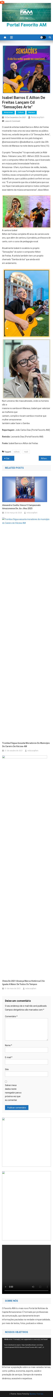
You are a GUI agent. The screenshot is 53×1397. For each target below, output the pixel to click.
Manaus (31, 112)
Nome (8, 1045)
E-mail (8, 1057)
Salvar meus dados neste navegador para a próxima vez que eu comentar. (13, 1092)
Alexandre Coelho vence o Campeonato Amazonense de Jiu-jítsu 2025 (21, 507)
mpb (26, 452)
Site (7, 1069)
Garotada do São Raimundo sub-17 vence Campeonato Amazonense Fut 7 (10, 458)
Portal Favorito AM (27, 25)
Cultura (21, 112)
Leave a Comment (12, 121)
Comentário (11, 1016)
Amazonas (8, 112)
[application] (26, 1351)
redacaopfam (37, 117)
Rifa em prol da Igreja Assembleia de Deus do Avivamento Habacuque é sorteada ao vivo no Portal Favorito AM (46, 458)
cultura (16, 452)
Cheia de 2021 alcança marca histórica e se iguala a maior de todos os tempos (23, 982)
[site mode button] (43, 37)
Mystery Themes (36, 1394)
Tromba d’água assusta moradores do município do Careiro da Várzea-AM (26, 745)
